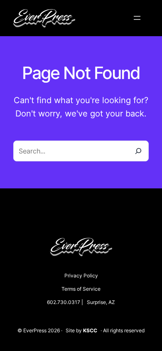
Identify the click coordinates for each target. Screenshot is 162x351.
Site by (81, 330)
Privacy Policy (81, 275)
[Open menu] (137, 18)
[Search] (138, 151)
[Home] (44, 13)
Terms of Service (81, 289)
